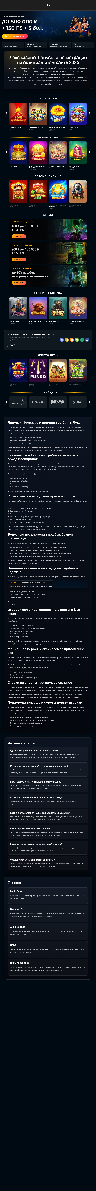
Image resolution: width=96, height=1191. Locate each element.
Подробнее (14, 345)
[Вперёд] (89, 113)
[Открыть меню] (90, 5)
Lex (48, 5)
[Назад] (6, 113)
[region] (48, 117)
